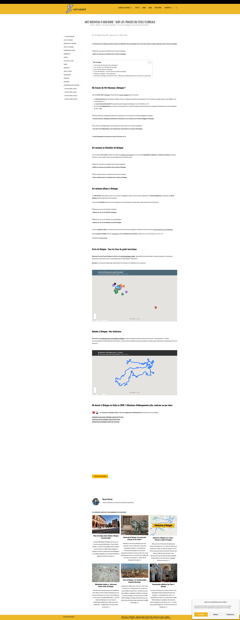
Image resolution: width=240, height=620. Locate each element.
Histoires (66, 82)
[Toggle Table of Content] (149, 62)
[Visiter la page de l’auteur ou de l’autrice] (96, 501)
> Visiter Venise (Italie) (70, 95)
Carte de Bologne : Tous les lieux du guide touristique (110, 71)
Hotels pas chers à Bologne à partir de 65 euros (106, 419)
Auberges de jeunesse (140, 617)
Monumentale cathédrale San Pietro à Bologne (163, 585)
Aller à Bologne (68, 40)
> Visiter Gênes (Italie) (70, 89)
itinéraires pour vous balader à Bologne (112, 338)
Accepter (201, 614)
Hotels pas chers (149, 617)
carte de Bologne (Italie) (128, 256)
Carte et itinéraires (125, 618)
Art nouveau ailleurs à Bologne (103, 69)
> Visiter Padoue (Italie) (71, 99)
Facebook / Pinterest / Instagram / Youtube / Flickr (160, 618)
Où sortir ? (67, 68)
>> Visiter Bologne (69, 36)
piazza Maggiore (124, 95)
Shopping (66, 78)
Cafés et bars (68, 71)
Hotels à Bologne (69, 47)
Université (115, 234)
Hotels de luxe (157, 617)
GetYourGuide (103, 238)
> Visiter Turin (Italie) (70, 92)
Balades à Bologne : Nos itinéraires (104, 73)
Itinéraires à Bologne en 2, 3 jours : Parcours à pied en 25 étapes (163, 539)
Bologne (107, 95)
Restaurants (67, 75)
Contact (162, 617)
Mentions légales (145, 618)
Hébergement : (132, 617)
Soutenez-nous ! (124, 617)
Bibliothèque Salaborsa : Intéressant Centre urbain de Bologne (106, 585)
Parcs (65, 64)
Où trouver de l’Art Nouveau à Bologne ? (106, 65)
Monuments (67, 54)
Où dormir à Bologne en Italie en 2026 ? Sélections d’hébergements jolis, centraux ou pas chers (122, 75)
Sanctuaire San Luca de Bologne (163, 229)
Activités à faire (69, 61)
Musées (66, 57)
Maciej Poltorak (102, 35)
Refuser (215, 614)
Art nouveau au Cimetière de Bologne (105, 67)
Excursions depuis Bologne (71, 85)
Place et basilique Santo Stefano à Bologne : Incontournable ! (105, 537)
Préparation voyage (69, 50)
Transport (167, 617)
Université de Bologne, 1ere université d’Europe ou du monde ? (134, 538)
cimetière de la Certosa (126, 155)
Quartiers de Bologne (70, 43)
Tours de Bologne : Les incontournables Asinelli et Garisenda (134, 581)
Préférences (230, 614)
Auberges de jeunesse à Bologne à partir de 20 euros (107, 417)
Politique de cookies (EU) (135, 618)
